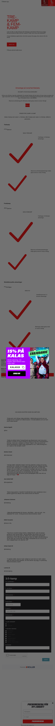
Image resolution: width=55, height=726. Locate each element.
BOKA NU (16, 374)
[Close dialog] (47, 349)
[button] (17, 367)
